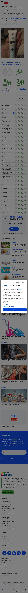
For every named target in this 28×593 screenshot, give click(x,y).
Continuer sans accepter (19, 282)
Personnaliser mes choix (8, 306)
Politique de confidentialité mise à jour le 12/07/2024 (11, 303)
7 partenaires (19, 289)
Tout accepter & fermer (14, 310)
